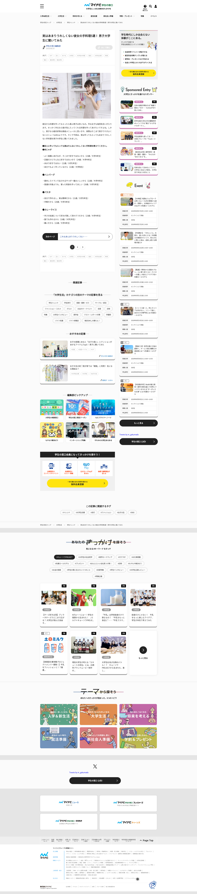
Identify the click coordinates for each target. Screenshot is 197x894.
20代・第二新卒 (93, 870)
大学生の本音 (81, 55)
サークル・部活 (100, 303)
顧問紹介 (82, 872)
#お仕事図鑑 (136, 557)
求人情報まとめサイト (72, 860)
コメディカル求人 (111, 872)
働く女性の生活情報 (71, 862)
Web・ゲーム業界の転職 (80, 870)
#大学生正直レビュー (137, 570)
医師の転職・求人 (124, 872)
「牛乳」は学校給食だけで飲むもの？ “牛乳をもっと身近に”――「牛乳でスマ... (113, 617)
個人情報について (59, 840)
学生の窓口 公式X (139, 441)
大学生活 (61, 16)
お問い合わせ (68, 840)
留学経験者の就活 (80, 851)
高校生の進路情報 (71, 857)
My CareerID (100, 865)
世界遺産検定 (109, 862)
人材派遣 (68, 870)
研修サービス (70, 878)
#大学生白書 (75, 373)
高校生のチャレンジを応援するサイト (105, 860)
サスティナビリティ (85, 886)
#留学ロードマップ (105, 557)
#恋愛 (73, 349)
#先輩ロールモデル (62, 563)
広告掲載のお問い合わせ (96, 840)
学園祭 (108, 315)
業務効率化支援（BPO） (83, 878)
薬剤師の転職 (90, 872)
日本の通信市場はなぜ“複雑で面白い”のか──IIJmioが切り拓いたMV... (145, 108)
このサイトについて (45, 840)
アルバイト (149, 851)
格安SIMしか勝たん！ (92, 320)
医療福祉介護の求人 (138, 853)
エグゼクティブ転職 (125, 870)
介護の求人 (69, 875)
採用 (93, 886)
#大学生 (84, 373)
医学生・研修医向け (102, 851)
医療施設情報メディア (112, 865)
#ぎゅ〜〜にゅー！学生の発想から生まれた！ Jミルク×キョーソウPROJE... (83, 617)
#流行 (93, 512)
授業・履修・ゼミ (82, 303)
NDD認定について (116, 840)
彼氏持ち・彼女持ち (56, 60)
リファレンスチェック (131, 878)
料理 (106, 55)
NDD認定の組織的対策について (129, 840)
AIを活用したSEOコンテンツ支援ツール (77, 867)
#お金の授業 (56, 570)
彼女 (45, 60)
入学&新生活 (44, 16)
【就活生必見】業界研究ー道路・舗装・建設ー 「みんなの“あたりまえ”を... (144, 154)
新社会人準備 (108, 16)
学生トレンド (71, 22)
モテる (64, 55)
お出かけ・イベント (85, 309)
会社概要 (68, 886)
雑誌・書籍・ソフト (85, 862)
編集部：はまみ (107, 380)
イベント (153, 16)
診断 (108, 309)
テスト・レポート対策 (92, 315)
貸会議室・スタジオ (105, 878)
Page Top (148, 840)
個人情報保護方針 (110, 886)
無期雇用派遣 (144, 872)
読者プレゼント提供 (85, 840)
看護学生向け (90, 851)
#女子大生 (94, 373)
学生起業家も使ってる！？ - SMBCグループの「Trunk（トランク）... (145, 139)
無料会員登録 (77, 483)
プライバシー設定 (107, 840)
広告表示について (75, 840)
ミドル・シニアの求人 (78, 853)
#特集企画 (98, 576)
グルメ (69, 309)
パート (68, 853)
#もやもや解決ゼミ (135, 563)
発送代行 (94, 878)
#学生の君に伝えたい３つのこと (78, 570)
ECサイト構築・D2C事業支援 (74, 865)
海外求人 (123, 851)
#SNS (132, 512)
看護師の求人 (100, 872)
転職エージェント (113, 870)
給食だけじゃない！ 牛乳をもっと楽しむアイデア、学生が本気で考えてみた (143, 617)
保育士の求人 (135, 872)
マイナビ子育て (133, 862)
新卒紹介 (103, 870)
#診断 (120, 563)
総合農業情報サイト (121, 862)
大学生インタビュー (60, 315)
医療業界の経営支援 (80, 875)
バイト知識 (59, 320)
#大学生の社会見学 (85, 557)
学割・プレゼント (126, 16)
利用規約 (52, 840)
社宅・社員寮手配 (118, 878)
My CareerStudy (89, 865)
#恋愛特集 (100, 570)
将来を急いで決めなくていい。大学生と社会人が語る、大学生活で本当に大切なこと (145, 170)
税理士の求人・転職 (71, 872)
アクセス (75, 886)
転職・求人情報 (114, 851)
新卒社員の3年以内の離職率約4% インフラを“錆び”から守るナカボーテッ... (145, 123)
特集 (142, 16)
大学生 (71, 55)
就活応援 (94, 16)
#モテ (92, 349)
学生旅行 (67, 303)
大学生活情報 (140, 860)
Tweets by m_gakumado (129, 434)
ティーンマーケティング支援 (126, 860)
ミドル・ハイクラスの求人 (136, 851)
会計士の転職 (137, 870)
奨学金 (76, 315)
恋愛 (99, 309)
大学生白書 (98, 55)
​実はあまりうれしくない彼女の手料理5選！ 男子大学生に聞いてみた (101, 22)
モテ (51, 55)
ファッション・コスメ (53, 309)
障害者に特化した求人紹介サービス (97, 853)
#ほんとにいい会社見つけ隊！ (101, 563)
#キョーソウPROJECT (64, 557)
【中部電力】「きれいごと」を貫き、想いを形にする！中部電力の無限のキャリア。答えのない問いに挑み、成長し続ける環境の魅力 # (145, 237)
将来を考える (77, 16)
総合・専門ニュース (86, 860)
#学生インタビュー (117, 570)
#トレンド (66, 512)
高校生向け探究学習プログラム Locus (89, 857)
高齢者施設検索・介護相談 (98, 867)
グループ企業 (100, 886)
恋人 (57, 55)
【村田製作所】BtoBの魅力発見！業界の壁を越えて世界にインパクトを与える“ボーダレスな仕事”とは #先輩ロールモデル (145, 389)
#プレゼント (79, 563)
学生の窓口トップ (45, 22)
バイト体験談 (74, 320)
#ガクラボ (122, 557)
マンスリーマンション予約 (145, 865)
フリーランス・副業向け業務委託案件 (120, 853)
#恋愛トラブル (82, 349)
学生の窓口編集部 (53, 46)
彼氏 (90, 55)
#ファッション (106, 512)
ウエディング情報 (98, 862)
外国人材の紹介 (92, 875)
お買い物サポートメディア (128, 865)
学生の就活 (69, 851)
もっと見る (138, 423)
